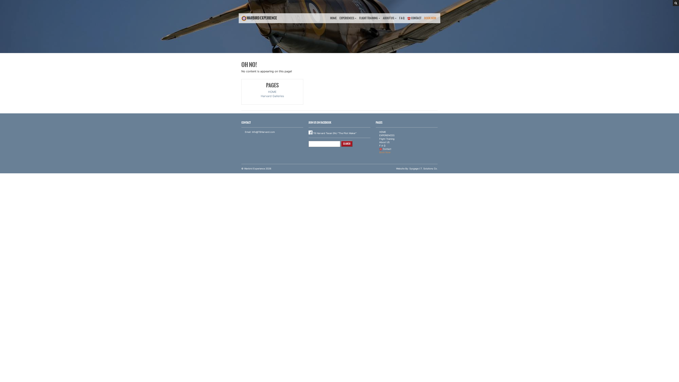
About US (388, 18)
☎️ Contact (414, 18)
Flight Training (368, 18)
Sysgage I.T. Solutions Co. (423, 168)
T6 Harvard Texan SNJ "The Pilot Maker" (334, 133)
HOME (333, 18)
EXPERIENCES (347, 18)
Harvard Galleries (272, 96)
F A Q (401, 18)
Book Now (430, 18)
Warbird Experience (262, 18)
